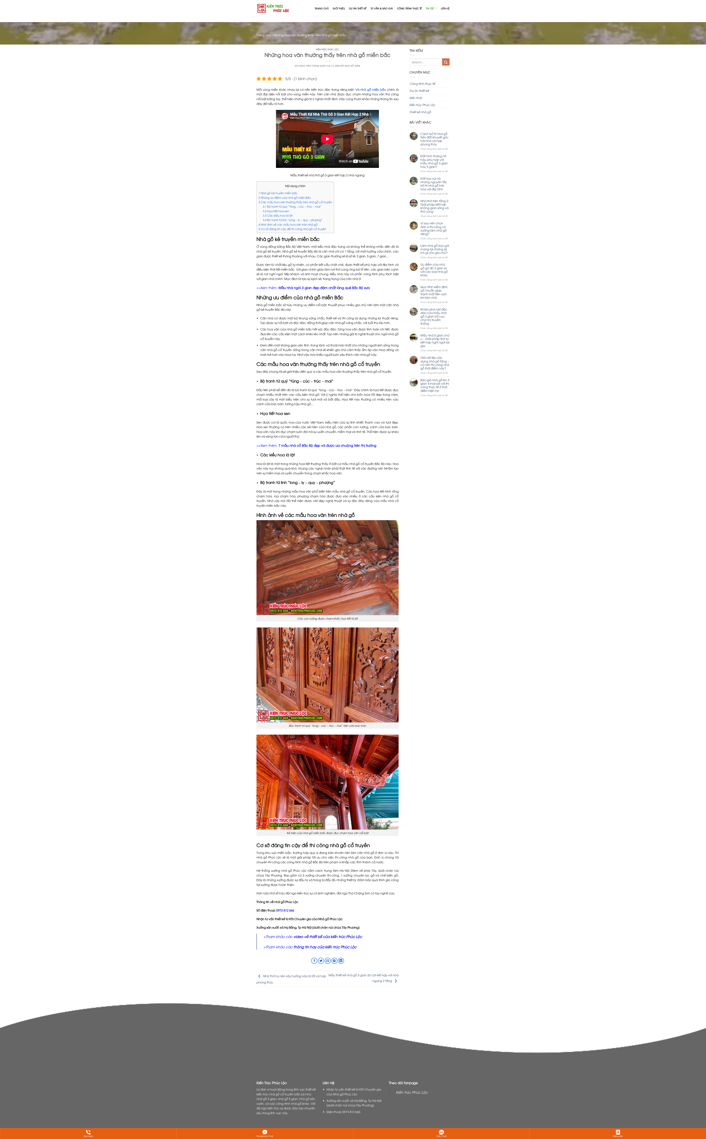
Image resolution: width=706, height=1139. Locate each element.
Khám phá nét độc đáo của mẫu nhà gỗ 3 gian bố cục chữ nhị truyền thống (433, 316)
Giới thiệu (339, 8)
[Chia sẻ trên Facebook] (314, 961)
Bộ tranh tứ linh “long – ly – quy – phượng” (292, 220)
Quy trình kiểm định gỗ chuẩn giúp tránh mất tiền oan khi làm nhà (434, 292)
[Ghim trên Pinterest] (334, 961)
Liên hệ (445, 8)
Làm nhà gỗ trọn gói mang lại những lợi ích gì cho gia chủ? (434, 249)
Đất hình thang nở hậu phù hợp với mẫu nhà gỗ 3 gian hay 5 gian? (434, 161)
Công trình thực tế (409, 8)
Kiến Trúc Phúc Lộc (412, 1092)
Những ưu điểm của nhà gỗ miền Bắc (284, 197)
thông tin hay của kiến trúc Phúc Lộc (324, 946)
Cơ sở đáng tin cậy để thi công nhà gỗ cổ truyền (292, 229)
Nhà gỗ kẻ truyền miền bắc (277, 193)
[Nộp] (446, 62)
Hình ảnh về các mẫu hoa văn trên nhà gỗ (288, 224)
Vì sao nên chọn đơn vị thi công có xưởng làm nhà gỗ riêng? (433, 228)
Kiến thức (416, 98)
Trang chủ (322, 8)
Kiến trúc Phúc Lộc (327, 49)
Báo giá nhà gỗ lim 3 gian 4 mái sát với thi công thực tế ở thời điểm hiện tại (434, 385)
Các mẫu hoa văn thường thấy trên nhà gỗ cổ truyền (295, 202)
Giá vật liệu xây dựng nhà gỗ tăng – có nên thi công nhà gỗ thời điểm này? (434, 363)
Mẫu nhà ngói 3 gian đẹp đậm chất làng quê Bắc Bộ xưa (324, 287)
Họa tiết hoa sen (276, 211)
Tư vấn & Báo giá (382, 8)
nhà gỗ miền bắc (373, 89)
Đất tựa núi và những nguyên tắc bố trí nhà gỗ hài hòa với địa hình (433, 184)
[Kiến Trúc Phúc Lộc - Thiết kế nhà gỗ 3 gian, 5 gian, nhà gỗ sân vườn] (273, 8)
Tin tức (430, 8)
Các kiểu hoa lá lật (278, 215)
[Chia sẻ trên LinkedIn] (341, 961)
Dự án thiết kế (358, 8)
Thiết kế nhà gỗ (420, 112)
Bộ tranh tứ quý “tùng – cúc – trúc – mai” (292, 206)
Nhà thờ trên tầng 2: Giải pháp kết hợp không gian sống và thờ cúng (434, 206)
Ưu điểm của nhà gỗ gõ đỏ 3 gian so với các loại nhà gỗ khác (434, 270)
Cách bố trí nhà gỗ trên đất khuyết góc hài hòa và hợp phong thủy (434, 139)
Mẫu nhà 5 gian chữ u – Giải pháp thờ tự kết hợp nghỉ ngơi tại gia (434, 341)
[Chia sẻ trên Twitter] (321, 961)
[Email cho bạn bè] (328, 961)
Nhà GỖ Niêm (352, 65)
